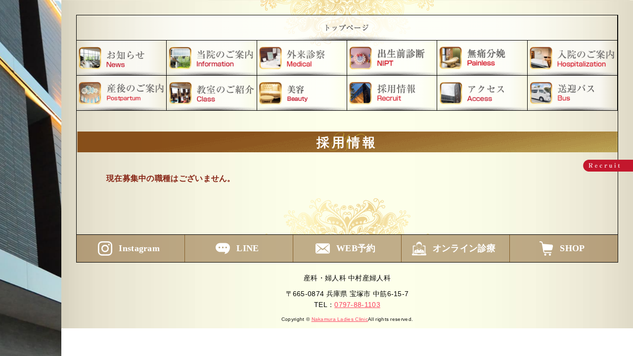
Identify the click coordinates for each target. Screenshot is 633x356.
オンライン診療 (464, 248)
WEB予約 (356, 248)
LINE (247, 248)
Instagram (139, 248)
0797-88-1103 (357, 305)
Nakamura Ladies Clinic (340, 319)
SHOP (572, 248)
